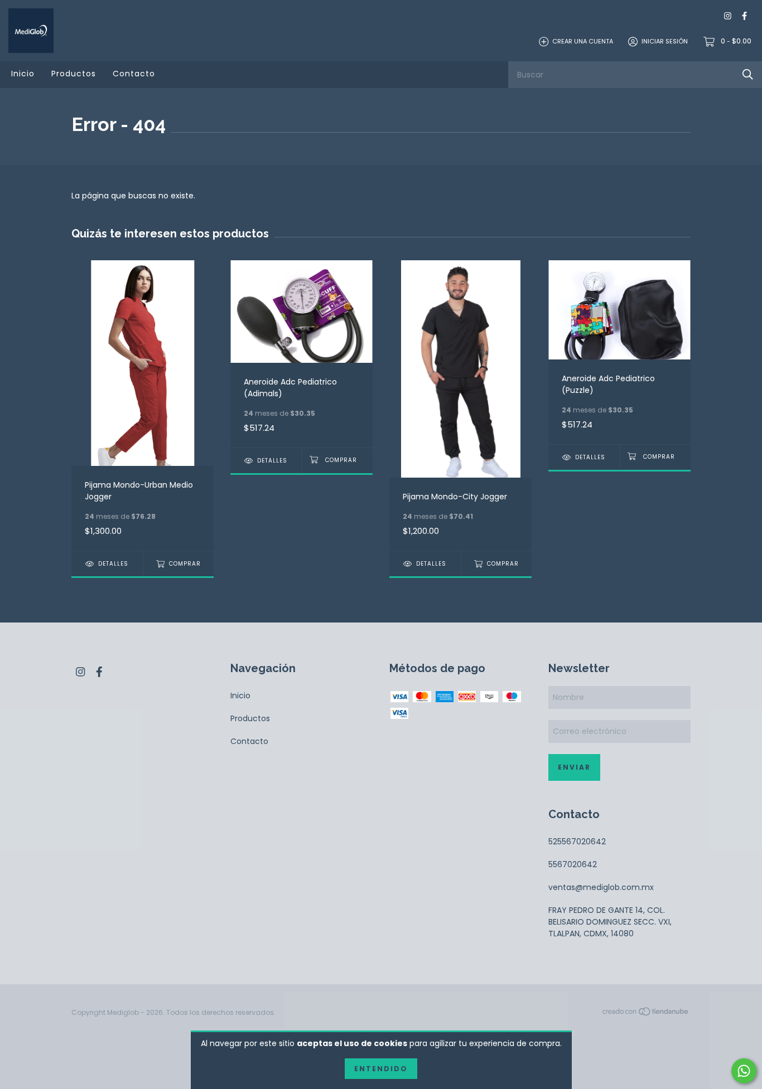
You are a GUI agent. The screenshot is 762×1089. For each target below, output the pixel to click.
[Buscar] (748, 74)
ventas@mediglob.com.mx (601, 887)
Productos (73, 73)
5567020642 (572, 864)
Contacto (134, 73)
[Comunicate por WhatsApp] (743, 1070)
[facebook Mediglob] (744, 16)
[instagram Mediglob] (728, 16)
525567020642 (577, 841)
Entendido (381, 1068)
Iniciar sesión (665, 41)
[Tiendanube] (646, 1013)
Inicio (23, 73)
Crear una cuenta (582, 41)
